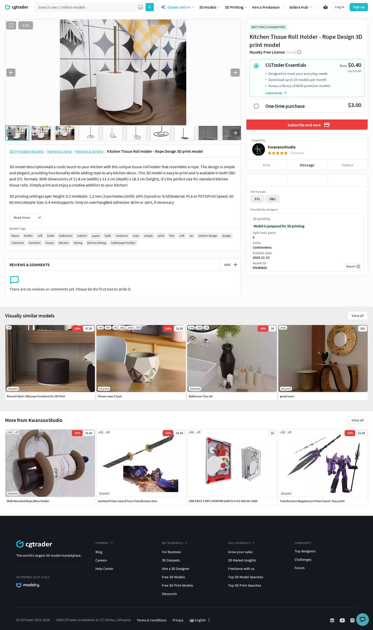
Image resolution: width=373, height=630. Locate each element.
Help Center (104, 568)
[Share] (347, 180)
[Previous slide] (10, 73)
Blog (98, 552)
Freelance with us (241, 568)
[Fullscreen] (11, 25)
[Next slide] (235, 73)
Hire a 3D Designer (175, 568)
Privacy (178, 620)
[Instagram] (353, 620)
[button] (141, 7)
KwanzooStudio (282, 146)
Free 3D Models (173, 577)
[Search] (150, 7)
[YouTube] (343, 620)
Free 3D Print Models (177, 585)
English (198, 620)
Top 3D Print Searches (244, 585)
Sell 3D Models (239, 543)
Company (101, 543)
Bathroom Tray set (200, 396)
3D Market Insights (242, 560)
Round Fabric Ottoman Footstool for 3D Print (36, 396)
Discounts (169, 593)
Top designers (305, 551)
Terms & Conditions (151, 620)
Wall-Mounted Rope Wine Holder (28, 501)
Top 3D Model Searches (245, 577)
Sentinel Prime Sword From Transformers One (127, 501)
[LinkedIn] (332, 620)
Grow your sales (240, 552)
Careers (101, 560)
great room (287, 396)
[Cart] (325, 7)
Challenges (303, 559)
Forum (300, 568)
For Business (171, 552)
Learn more (273, 93)
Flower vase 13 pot (110, 396)
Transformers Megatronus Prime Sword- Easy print (312, 501)
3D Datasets (171, 560)
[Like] (266, 180)
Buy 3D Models (172, 543)
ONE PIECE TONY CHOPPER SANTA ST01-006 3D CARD (223, 501)
